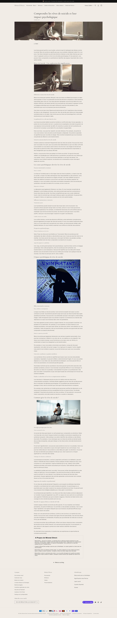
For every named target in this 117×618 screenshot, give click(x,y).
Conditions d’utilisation (77, 613)
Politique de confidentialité (65, 613)
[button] (35, 5)
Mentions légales (18, 584)
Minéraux (46, 577)
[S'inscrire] (37, 602)
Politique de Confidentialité (20, 594)
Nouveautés (47, 575)
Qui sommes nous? (18, 575)
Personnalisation (48, 582)
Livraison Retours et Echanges (21, 582)
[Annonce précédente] (14, 1)
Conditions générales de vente (21, 587)
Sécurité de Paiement (19, 589)
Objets (46, 580)
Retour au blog (59, 562)
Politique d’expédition (87, 613)
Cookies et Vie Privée (19, 592)
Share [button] (36, 43)
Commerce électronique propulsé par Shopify (37, 613)
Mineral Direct (25, 613)
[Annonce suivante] (102, 1)
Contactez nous (18, 577)
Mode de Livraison (18, 580)
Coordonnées (96, 613)
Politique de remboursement (53, 613)
